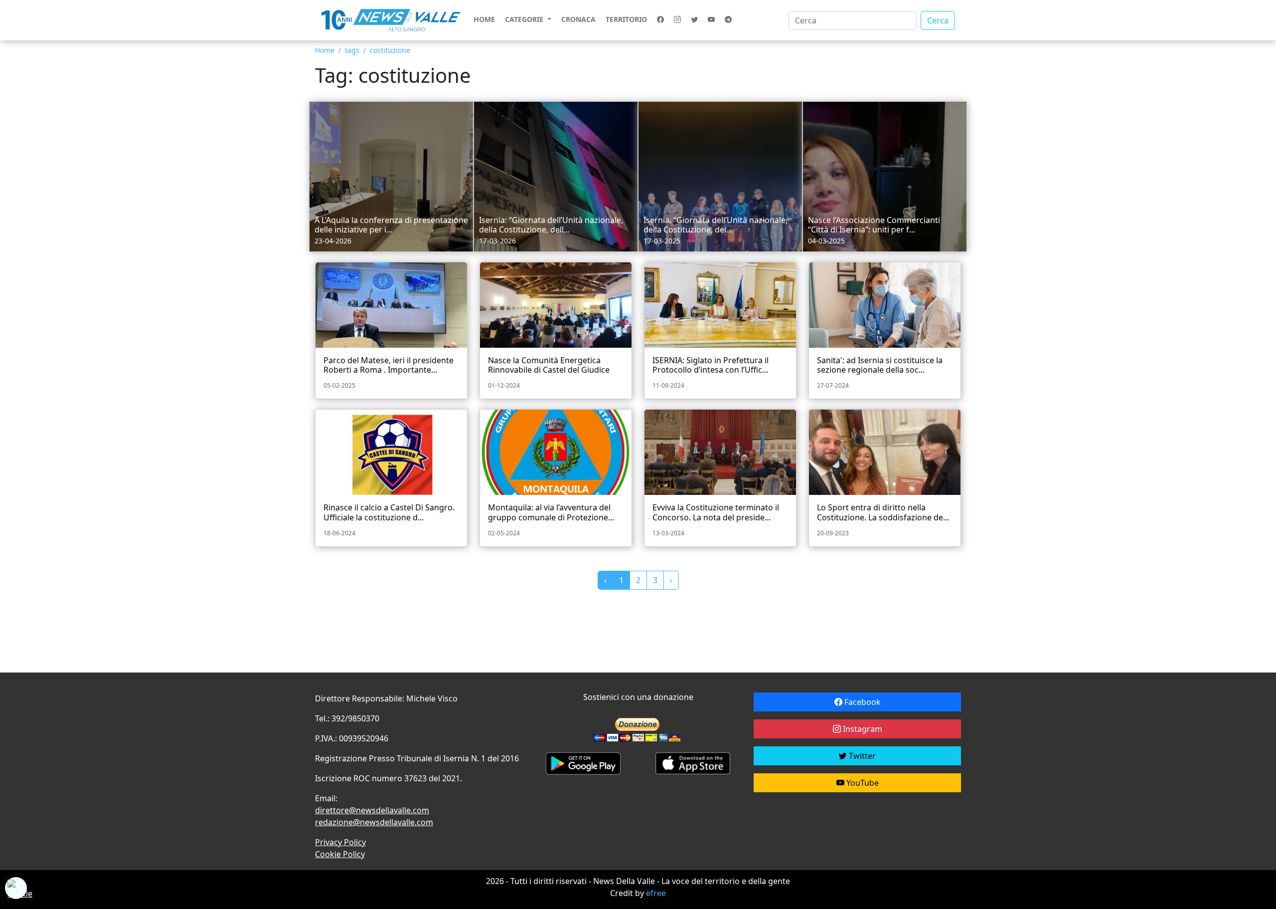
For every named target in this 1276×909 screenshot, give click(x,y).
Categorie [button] (525, 19)
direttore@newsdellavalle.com (372, 810)
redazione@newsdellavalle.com (374, 822)
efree (656, 893)
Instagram (861, 728)
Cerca (938, 20)
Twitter (861, 755)
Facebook (861, 701)
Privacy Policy (340, 842)
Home (484, 19)
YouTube (861, 782)
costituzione (390, 50)
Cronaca (578, 19)
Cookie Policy (340, 854)
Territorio (626, 19)
